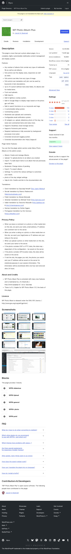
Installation (26, 41)
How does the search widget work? (14, 462)
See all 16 (66, 73)
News (4, 509)
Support (66, 41)
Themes (22, 509)
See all (67, 124)
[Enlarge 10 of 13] (13, 343)
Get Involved (58, 506)
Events (56, 509)
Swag (56, 516)
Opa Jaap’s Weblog (37, 189)
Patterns (22, 516)
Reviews (15, 41)
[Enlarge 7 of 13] (13, 334)
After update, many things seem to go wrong (17, 456)
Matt (4, 525)
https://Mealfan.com (12, 214)
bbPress (5, 529)
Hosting (4, 513)
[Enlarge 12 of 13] (43, 343)
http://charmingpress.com (14, 205)
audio (61, 77)
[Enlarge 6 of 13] (43, 324)
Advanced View (54, 90)
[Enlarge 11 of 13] (28, 343)
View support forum (55, 146)
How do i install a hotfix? (10, 473)
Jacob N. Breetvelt (21, 33)
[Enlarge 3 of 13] (43, 315)
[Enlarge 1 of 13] (13, 315)
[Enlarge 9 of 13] (43, 334)
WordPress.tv (41, 516)
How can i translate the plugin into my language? (18, 467)
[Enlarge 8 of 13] (28, 334)
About (4, 506)
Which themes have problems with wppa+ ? (17, 443)
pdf (63, 81)
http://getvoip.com (38, 200)
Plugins (21, 513)
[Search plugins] (21, 20)
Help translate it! (49, 13)
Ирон (8, 540)
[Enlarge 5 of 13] (28, 324)
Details (6, 41)
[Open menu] (68, 3)
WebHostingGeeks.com (13, 194)
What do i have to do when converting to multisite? (19, 430)
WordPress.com (8, 522)
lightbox (66, 77)
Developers (40, 513)
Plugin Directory (7, 8)
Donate (57, 513)
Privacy (4, 516)
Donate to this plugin (56, 163)
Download (64, 31)
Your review (53, 124)
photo (66, 81)
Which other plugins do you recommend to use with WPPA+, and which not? (15, 436)
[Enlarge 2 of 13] (28, 315)
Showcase (22, 506)
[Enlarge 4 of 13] (13, 324)
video (66, 84)
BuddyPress (7, 532)
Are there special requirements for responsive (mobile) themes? (13, 449)
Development (39, 41)
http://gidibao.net (39, 203)
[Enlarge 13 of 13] (43, 352)
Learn (38, 506)
